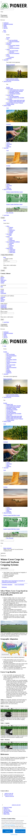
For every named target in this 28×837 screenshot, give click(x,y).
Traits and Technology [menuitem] (14, 41)
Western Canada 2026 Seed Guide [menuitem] (17, 100)
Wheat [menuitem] (7, 54)
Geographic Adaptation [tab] (7, 584)
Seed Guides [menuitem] (9, 99)
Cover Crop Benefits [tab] (19, 584)
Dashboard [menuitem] (5, 22)
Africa (7, 226)
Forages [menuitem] (8, 55)
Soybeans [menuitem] (8, 44)
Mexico (11, 247)
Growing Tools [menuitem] (9, 95)
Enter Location (4, 311)
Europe (8, 236)
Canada (2, 217)
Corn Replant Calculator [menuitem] (14, 93)
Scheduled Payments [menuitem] (8, 24)
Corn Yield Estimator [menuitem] (14, 96)
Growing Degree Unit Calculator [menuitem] (16, 97)
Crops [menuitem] (4, 31)
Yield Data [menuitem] (5, 148)
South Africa (12, 230)
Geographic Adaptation (8, 575)
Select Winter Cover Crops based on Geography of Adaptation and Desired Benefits (14, 573)
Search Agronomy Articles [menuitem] (12, 78)
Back (4, 30)
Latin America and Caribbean (13, 241)
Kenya (10, 228)
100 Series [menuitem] (11, 52)
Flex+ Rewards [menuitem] (9, 212)
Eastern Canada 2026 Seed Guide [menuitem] (16, 101)
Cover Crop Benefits (8, 576)
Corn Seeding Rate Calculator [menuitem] (16, 91)
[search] (1, 14)
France (10, 239)
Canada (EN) (12, 249)
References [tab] (4, 587)
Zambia (11, 232)
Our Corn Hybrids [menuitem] (13, 40)
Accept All (7, 831)
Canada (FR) (12, 251)
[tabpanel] (14, 613)
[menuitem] (8, 37)
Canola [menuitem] (8, 49)
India (10, 235)
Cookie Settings (14, 834)
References (5, 577)
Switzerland (12, 240)
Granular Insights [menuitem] (10, 104)
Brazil (10, 244)
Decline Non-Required (20, 831)
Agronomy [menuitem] (5, 59)
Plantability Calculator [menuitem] (14, 92)
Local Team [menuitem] (6, 215)
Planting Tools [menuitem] (9, 88)
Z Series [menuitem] (11, 46)
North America (9, 248)
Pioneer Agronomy (10, 64)
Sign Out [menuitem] (5, 28)
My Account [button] (4, 17)
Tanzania (11, 231)
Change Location (9, 258)
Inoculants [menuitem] (11, 57)
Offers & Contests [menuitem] (7, 189)
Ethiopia (11, 227)
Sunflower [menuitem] (8, 146)
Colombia (11, 245)
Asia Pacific (9, 234)
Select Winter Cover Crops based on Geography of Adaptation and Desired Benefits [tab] (13, 581)
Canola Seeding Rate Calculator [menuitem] (16, 89)
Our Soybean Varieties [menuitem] (14, 45)
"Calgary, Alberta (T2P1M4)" (7, 254)
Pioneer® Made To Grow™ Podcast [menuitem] (14, 102)
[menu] (1, 1)
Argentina (11, 243)
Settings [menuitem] (5, 26)
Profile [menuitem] (4, 25)
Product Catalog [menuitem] (7, 105)
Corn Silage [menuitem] (9, 42)
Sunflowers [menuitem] (8, 58)
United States (12, 252)
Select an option (4, 568)
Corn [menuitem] (7, 39)
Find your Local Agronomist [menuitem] (12, 80)
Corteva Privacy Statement (9, 824)
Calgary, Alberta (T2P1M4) (6, 309)
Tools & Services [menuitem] (7, 81)
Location (5, 260)
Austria (10, 237)
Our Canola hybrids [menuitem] (13, 50)
